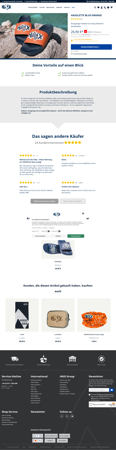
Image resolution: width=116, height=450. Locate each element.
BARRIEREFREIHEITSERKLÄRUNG (100, 447)
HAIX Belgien (35, 396)
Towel (22, 334)
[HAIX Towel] (22, 315)
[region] (58, 248)
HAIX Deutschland (36, 380)
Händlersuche (64, 389)
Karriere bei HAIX (65, 380)
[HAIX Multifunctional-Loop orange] (94, 315)
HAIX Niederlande (36, 394)
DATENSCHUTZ (59, 447)
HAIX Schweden (35, 398)
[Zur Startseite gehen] (6, 7)
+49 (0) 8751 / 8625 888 (9, 383)
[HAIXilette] (58, 242)
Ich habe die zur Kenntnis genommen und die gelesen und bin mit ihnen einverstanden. (102, 397)
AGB (92, 398)
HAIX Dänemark (35, 400)
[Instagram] (62, 416)
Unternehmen (64, 382)
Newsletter (38, 411)
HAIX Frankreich (35, 385)
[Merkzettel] (98, 7)
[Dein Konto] (101, 7)
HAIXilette (58, 262)
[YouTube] (72, 416)
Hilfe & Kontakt (6, 415)
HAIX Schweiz (35, 382)
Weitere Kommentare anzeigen (44, 201)
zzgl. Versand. (86, 34)
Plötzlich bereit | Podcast (67, 394)
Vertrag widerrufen (7, 424)
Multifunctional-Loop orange (94, 334)
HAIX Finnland (35, 403)
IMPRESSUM (32, 447)
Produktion (63, 385)
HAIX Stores (63, 387)
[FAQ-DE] (108, 7)
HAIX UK (33, 387)
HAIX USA (33, 389)
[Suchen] (95, 7)
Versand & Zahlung (7, 418)
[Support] (105, 7)
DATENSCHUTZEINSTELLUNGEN (77, 447)
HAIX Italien (34, 391)
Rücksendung (6, 420)
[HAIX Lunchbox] (58, 315)
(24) (76, 19)
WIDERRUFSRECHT (45, 447)
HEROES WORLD (65, 391)
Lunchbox (58, 334)
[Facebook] (67, 416)
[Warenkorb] (112, 7)
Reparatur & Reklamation (9, 422)
